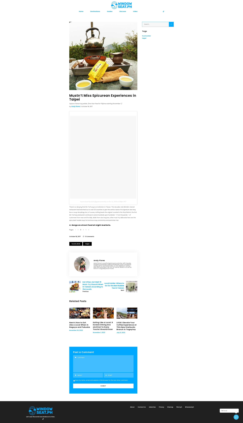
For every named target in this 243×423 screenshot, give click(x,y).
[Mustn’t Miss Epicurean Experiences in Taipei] (82, 264)
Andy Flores (75, 106)
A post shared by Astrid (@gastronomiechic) (93, 201)
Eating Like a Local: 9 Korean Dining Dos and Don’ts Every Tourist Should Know (103, 325)
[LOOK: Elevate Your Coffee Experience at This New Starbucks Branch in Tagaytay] (127, 313)
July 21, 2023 (121, 333)
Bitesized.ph (189, 407)
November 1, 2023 (99, 332)
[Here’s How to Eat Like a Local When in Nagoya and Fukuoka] (79, 313)
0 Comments (89, 236)
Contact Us (142, 407)
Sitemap (170, 407)
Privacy (161, 407)
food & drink (76, 244)
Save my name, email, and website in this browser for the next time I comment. (101, 380)
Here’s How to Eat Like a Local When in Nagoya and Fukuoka (79, 324)
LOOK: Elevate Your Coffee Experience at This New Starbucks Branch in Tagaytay (127, 326)
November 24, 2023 (76, 330)
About (132, 407)
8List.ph (179, 407)
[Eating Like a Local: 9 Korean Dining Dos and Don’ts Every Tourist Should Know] (103, 313)
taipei (87, 244)
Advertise (152, 407)
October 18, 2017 (75, 236)
